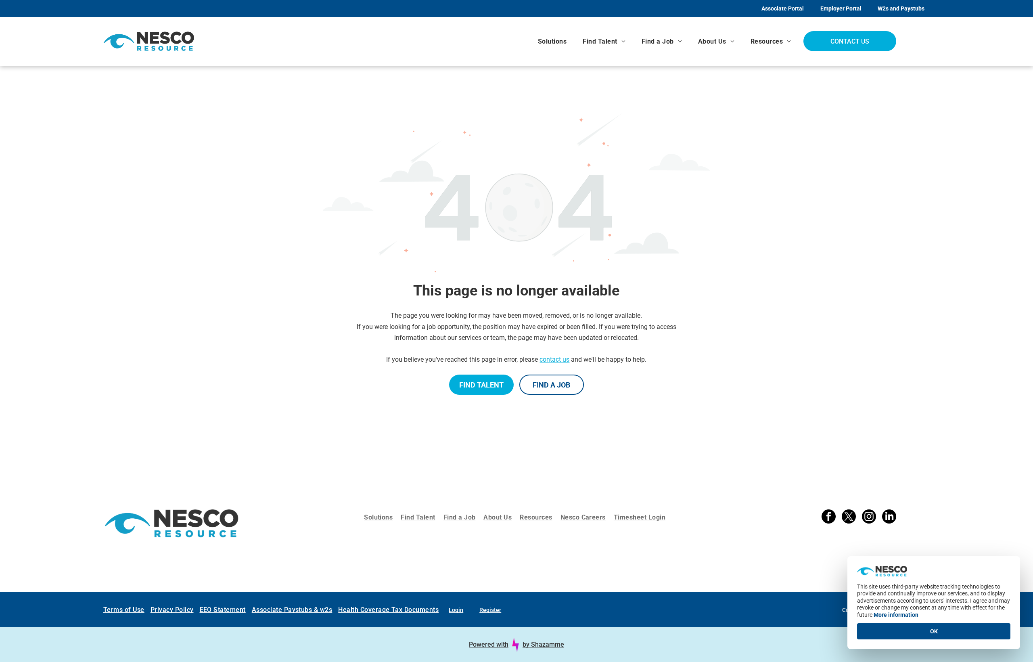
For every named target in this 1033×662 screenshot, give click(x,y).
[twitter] (849, 517)
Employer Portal (841, 8)
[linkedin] (889, 517)
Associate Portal (782, 8)
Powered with (488, 644)
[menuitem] (552, 41)
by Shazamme (543, 644)
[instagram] (869, 517)
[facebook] (829, 517)
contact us (554, 359)
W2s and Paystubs (901, 8)
